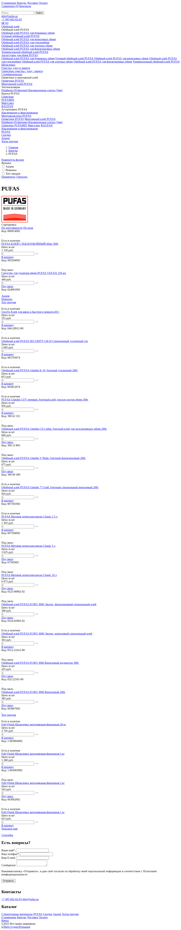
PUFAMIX (7, 99)
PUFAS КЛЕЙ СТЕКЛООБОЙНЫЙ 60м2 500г (30, 243)
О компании (8, 2)
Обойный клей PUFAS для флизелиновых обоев (30, 48)
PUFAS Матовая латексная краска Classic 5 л (28, 545)
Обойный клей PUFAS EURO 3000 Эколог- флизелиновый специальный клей (48, 604)
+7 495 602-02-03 (11, 899)
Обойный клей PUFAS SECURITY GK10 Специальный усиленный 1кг (44, 341)
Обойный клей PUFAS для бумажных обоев (28, 32)
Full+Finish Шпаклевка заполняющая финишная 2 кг (33, 782)
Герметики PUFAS (12, 80)
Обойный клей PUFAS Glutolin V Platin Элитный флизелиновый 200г (43, 458)
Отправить (8, 880)
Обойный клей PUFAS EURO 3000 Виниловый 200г (33, 692)
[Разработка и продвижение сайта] (15, 926)
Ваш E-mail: (8, 857)
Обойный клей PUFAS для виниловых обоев (28, 39)
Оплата (43, 2)
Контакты (25, 6)
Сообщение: (8, 865)
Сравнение (10, 6)
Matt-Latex (7, 103)
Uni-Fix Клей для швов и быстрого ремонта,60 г (30, 311)
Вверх (5, 920)
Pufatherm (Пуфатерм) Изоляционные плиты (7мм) (31, 90)
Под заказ (7, 286)
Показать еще (9, 828)
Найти (39, 13)
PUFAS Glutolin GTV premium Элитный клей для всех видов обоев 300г (44, 399)
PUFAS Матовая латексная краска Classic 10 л (29, 575)
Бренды (21, 2)
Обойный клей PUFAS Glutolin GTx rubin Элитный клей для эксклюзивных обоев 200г (54, 428)
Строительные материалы (17, 914)
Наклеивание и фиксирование (19, 112)
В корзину (7, 257)
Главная (13, 147)
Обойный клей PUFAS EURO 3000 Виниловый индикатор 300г (40, 662)
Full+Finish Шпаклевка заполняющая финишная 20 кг (33, 724)
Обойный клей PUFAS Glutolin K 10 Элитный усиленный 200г (39, 370)
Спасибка (7, 835)
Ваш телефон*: (10, 854)
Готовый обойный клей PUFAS (20, 36)
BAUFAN (7, 106)
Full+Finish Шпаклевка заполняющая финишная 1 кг (33, 812)
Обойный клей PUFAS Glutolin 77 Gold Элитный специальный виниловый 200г (50, 487)
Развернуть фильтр (12, 159)
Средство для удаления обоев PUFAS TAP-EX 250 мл (33, 273)
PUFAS (37, 914)
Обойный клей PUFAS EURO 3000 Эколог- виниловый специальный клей (46, 633)
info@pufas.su (30, 899)
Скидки (47, 914)
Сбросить (21, 176)
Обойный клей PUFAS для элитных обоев (26, 45)
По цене (28, 227)
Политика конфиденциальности (64, 923)
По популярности (12, 227)
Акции (57, 914)
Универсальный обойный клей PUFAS (24, 52)
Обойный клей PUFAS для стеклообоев (25, 42)
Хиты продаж (70, 914)
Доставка (32, 2)
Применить (8, 176)
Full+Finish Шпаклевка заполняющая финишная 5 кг (33, 753)
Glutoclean (7, 96)
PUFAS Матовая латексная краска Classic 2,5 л (29, 516)
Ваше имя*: (8, 850)
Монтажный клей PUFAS (16, 83)
